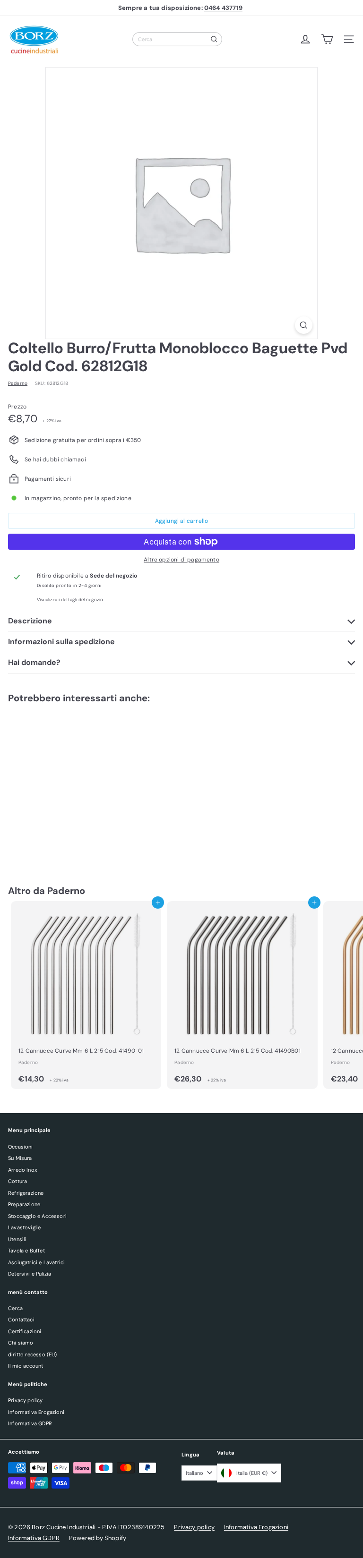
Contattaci (21, 1319)
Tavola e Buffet (26, 1250)
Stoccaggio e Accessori (37, 1216)
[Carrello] (327, 39)
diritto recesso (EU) (32, 1354)
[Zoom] (303, 325)
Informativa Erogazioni (36, 1412)
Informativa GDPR (30, 1423)
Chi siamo (21, 1342)
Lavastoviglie (24, 1227)
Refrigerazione (26, 1193)
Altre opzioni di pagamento (181, 559)
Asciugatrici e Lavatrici (36, 1262)
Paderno (66, 891)
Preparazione (24, 1204)
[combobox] (177, 39)
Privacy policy (25, 1400)
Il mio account (25, 1365)
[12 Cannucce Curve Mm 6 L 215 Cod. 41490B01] (242, 995)
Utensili (17, 1239)
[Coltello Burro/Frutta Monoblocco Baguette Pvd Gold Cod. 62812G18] (67, 784)
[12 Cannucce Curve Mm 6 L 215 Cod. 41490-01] (86, 995)
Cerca (15, 1308)
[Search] (214, 39)
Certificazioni (25, 1331)
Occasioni (20, 1146)
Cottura (17, 1181)
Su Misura (20, 1158)
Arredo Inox (22, 1169)
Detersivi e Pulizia (29, 1273)
